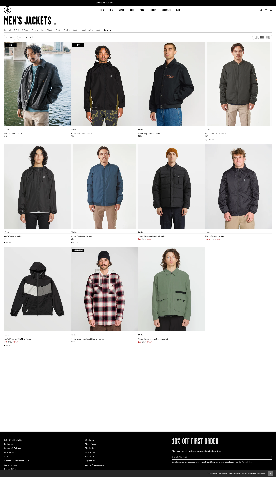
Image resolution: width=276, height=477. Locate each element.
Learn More (260, 473)
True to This (90, 456)
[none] (37, 126)
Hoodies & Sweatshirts (91, 30)
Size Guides (90, 452)
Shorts (35, 30)
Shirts (75, 30)
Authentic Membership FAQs (16, 460)
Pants (58, 30)
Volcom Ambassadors (94, 464)
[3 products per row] (257, 37)
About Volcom (91, 444)
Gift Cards (89, 448)
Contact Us (8, 444)
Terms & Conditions (207, 462)
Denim (67, 30)
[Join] (268, 457)
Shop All (7, 30)
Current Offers (10, 469)
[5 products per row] (268, 37)
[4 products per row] (262, 37)
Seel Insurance (10, 464)
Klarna (6, 456)
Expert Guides (91, 460)
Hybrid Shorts (47, 30)
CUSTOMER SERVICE (13, 440)
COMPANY (89, 440)
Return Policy (10, 452)
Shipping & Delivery (12, 448)
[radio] (7, 126)
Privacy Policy (246, 462)
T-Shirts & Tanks (21, 30)
